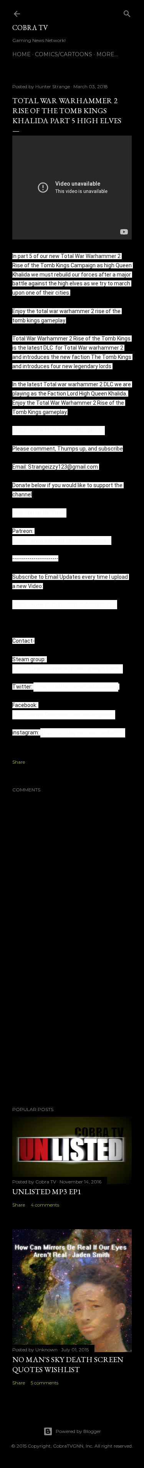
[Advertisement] (72, 1039)
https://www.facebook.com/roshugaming (63, 714)
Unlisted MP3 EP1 (46, 1191)
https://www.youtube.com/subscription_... (64, 604)
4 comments (45, 1205)
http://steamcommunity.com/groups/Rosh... (67, 668)
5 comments (44, 1383)
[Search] (127, 12)
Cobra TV (30, 27)
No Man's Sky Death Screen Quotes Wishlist (67, 1364)
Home (21, 54)
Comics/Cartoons (63, 54)
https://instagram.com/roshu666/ (82, 732)
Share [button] (18, 762)
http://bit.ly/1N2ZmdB (39, 512)
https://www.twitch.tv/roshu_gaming (58, 430)
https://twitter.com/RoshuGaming (75, 687)
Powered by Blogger (78, 1431)
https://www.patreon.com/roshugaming (61, 540)
